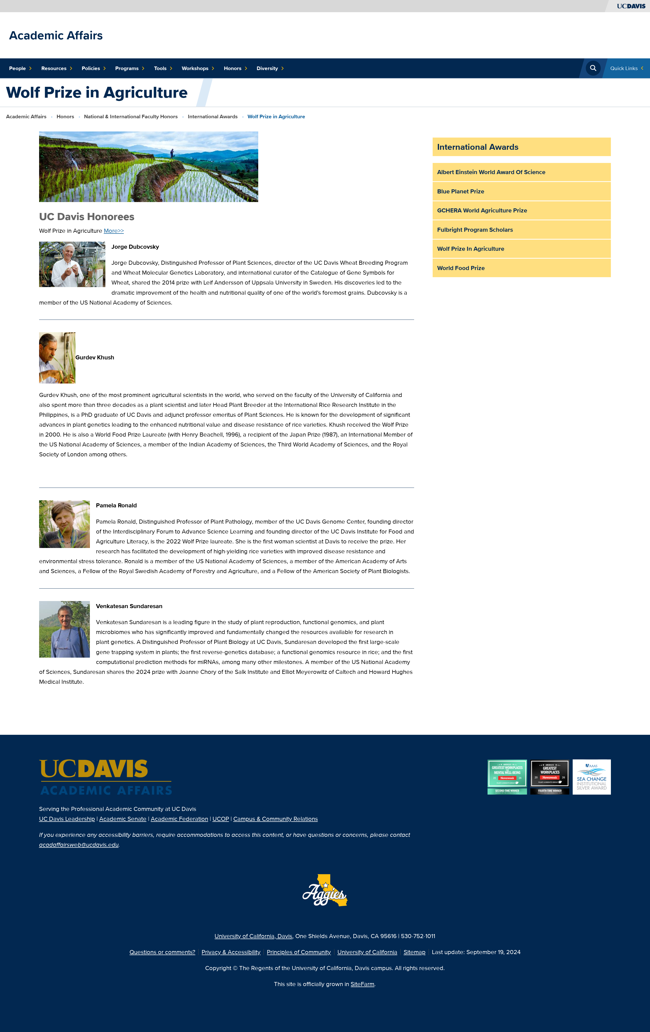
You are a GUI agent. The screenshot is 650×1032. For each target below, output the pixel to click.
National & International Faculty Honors (131, 116)
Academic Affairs (56, 35)
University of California (367, 951)
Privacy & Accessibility (231, 951)
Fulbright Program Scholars (475, 229)
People (17, 68)
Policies (91, 68)
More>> (114, 230)
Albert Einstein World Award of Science (491, 172)
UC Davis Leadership (67, 818)
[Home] (106, 777)
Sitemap (415, 951)
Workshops (195, 68)
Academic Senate (123, 818)
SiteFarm (362, 983)
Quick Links (624, 68)
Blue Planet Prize (460, 191)
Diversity (267, 68)
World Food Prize (461, 267)
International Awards (213, 116)
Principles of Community (299, 951)
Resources (54, 68)
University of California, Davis (253, 935)
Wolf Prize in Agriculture (470, 248)
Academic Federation (179, 818)
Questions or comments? (162, 951)
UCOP (221, 818)
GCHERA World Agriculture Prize (482, 210)
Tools (160, 68)
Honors (232, 68)
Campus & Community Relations (275, 818)
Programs (127, 68)
